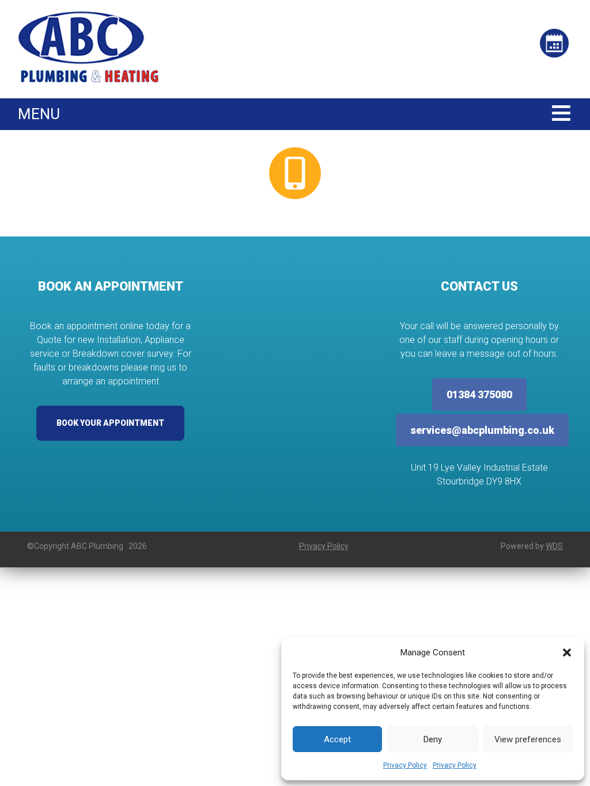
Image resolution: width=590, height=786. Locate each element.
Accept (337, 739)
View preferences (527, 739)
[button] (567, 652)
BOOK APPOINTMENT (554, 52)
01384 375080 (479, 394)
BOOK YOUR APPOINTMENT (110, 423)
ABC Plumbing (88, 47)
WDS (554, 546)
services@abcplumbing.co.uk (482, 430)
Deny (432, 739)
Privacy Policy (405, 765)
